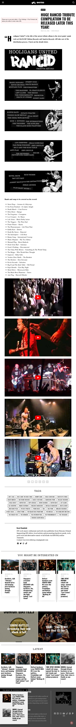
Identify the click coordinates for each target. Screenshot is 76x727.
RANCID (23, 39)
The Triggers (63, 515)
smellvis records (61, 509)
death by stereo (62, 497)
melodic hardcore (37, 506)
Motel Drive (64, 506)
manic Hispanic (24, 506)
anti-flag (11, 497)
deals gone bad (50, 497)
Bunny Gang (38, 497)
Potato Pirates (25, 509)
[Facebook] (28, 481)
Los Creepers (12, 506)
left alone (64, 503)
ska (44, 509)
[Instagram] (23, 543)
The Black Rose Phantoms (35, 512)
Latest (43, 9)
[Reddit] (43, 481)
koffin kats (54, 503)
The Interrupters (36, 515)
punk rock (36, 509)
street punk (20, 512)
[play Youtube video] (38, 297)
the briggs (49, 512)
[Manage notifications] (71, 722)
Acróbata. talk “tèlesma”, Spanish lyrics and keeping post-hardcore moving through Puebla (10, 585)
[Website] (26, 543)
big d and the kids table (24, 497)
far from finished (24, 500)
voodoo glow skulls (38, 518)
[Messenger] (32, 481)
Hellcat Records (33, 39)
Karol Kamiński (22, 528)
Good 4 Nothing (38, 500)
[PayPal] (73, 713)
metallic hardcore (51, 506)
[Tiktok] (67, 713)
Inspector (22, 503)
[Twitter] (36, 481)
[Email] (47, 481)
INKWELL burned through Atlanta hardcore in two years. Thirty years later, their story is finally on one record (18, 714)
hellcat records (63, 500)
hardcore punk (50, 500)
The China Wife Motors (63, 512)
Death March (12, 500)
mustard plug (13, 509)
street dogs (10, 512)
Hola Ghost (13, 503)
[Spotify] (69, 713)
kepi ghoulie (32, 503)
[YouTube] (63, 713)
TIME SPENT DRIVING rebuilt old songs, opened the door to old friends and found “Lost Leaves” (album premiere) (66, 587)
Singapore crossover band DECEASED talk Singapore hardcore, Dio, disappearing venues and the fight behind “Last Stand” (28, 588)
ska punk (50, 509)
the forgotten (13, 515)
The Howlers (24, 515)
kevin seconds (43, 503)
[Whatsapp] (40, 481)
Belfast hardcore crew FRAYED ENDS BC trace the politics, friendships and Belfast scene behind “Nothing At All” (18, 700)
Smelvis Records (48, 39)
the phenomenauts (50, 515)
